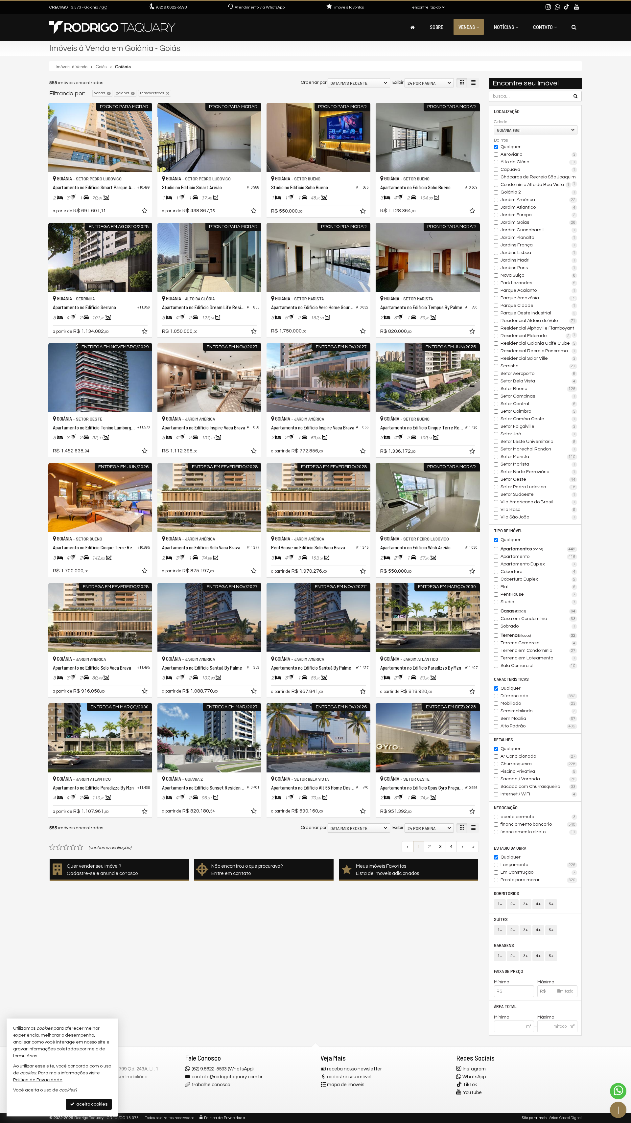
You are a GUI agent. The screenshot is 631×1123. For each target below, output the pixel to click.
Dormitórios (506, 893)
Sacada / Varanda (538, 779)
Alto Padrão (538, 726)
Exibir (398, 82)
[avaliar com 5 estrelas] (80, 847)
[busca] (574, 27)
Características (511, 679)
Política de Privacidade (224, 1118)
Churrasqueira (538, 764)
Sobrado (538, 626)
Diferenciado (538, 696)
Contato (543, 27)
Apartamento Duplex (538, 564)
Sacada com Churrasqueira (538, 786)
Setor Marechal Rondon (538, 449)
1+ (500, 904)
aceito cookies (91, 1104)
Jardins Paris (538, 267)
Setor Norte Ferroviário (538, 472)
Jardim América (538, 199)
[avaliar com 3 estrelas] (66, 847)
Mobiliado (538, 703)
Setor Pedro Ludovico (538, 487)
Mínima (501, 1017)
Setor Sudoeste (538, 494)
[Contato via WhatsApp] (618, 1091)
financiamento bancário (538, 824)
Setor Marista (538, 456)
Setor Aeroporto (538, 373)
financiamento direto (538, 832)
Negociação (506, 807)
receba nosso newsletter (354, 1068)
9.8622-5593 (171, 7)
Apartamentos (538, 549)
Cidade (500, 122)
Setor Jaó (538, 434)
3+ (525, 904)
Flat (538, 586)
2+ (512, 904)
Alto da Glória (538, 162)
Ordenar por (314, 82)
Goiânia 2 (538, 192)
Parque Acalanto (538, 290)
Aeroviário (538, 154)
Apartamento (538, 556)
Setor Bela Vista (538, 381)
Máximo (545, 982)
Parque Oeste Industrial (538, 313)
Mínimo (501, 982)
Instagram (474, 1068)
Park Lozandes (538, 283)
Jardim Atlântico (538, 207)
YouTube (472, 1092)
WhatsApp (474, 1076)
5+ (551, 904)
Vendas (466, 27)
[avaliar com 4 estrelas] (73, 847)
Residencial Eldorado (535, 335)
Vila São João (538, 517)
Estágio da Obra (510, 848)
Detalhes (503, 739)
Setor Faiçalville (538, 426)
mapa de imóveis (345, 1084)
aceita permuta (538, 816)
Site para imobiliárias (540, 1118)
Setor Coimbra (538, 411)
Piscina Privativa (538, 771)
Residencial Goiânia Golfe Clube (538, 343)
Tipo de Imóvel (508, 530)
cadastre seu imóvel (349, 1076)
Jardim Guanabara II (538, 230)
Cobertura (538, 571)
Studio (538, 602)
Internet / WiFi (538, 794)
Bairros (501, 140)
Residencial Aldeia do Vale (538, 320)
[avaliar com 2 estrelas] (59, 847)
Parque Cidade (538, 305)
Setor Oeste (538, 479)
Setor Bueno (538, 388)
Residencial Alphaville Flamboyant (538, 329)
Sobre (436, 27)
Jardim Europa (538, 215)
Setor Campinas (538, 396)
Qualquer (511, 147)
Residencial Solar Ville (538, 358)
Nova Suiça (538, 275)
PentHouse (538, 594)
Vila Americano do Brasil (538, 502)
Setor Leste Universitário (538, 441)
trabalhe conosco (211, 1084)
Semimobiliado (538, 711)
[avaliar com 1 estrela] (52, 847)
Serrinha (538, 366)
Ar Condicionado (538, 756)
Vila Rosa (538, 509)
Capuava (538, 169)
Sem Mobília (538, 718)
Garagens (504, 945)
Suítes (501, 919)
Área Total (505, 1006)
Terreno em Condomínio (538, 650)
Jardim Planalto (538, 237)
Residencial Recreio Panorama (538, 351)
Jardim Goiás (538, 222)
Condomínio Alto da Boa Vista (535, 184)
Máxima (545, 1017)
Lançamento (538, 864)
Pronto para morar (538, 880)
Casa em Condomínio (538, 618)
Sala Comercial (538, 665)
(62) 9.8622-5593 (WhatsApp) (222, 1068)
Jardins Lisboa (538, 252)
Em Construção (538, 872)
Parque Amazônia (538, 298)
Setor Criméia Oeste (538, 419)
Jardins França (538, 245)
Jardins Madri (538, 260)
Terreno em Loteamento (538, 658)
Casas (538, 611)
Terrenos (538, 635)
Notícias (504, 27)
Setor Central (538, 403)
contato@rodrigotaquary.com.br (227, 1076)
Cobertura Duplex (538, 579)
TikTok (470, 1084)
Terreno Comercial (538, 643)
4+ (538, 904)
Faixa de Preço (508, 971)
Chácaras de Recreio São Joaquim (538, 178)
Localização (507, 111)
